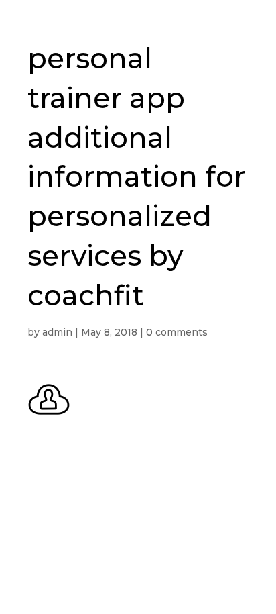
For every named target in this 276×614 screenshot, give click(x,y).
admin (57, 332)
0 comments (177, 332)
